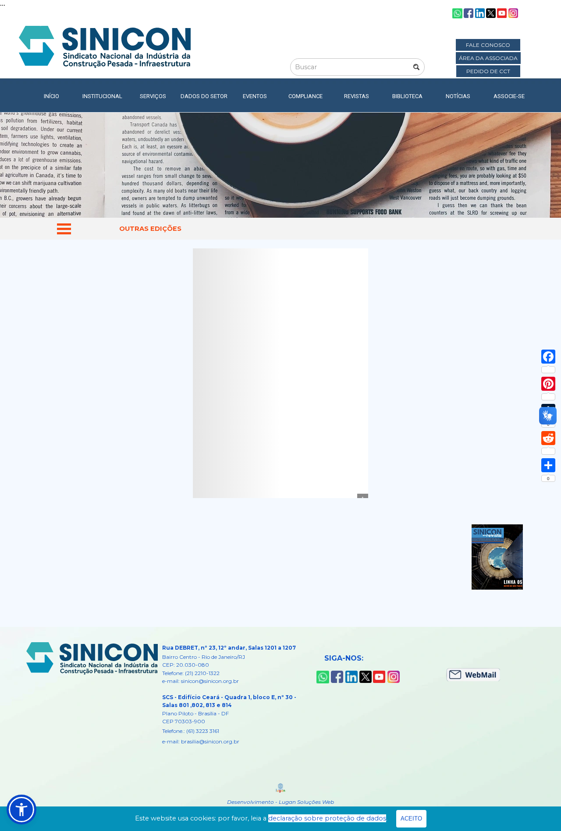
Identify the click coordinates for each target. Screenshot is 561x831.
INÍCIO (51, 96)
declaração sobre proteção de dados (327, 818)
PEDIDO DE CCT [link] (488, 71)
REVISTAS (356, 96)
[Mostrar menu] (64, 229)
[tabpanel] (150, 228)
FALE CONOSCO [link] (488, 45)
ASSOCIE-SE (509, 96)
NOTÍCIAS (458, 96)
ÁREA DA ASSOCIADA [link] (488, 58)
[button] (21, 809)
